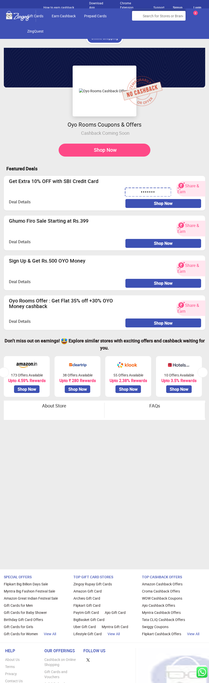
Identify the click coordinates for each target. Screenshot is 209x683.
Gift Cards (35, 15)
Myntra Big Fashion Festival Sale (29, 591)
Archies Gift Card (86, 598)
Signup (177, 7)
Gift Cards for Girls (18, 626)
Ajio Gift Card (115, 612)
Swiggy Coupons (155, 626)
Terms (10, 666)
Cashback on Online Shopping (60, 662)
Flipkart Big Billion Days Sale (26, 584)
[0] (194, 17)
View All (50, 633)
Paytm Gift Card (86, 612)
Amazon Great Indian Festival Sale (31, 598)
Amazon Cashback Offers (162, 584)
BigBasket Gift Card (88, 619)
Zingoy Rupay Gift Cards (92, 584)
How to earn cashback (59, 7)
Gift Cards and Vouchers (55, 674)
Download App (96, 4)
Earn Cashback (64, 15)
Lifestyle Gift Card (87, 633)
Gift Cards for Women (21, 633)
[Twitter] (88, 659)
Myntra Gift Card (115, 626)
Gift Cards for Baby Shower (25, 612)
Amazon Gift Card (87, 591)
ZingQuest (35, 31)
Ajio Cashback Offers (158, 605)
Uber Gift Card (84, 626)
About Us (12, 659)
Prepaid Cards (95, 15)
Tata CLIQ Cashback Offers (163, 619)
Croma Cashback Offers (161, 591)
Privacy (11, 673)
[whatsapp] (202, 672)
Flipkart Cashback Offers (161, 633)
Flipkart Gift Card (86, 605)
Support (158, 7)
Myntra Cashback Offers (161, 612)
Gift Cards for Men (18, 605)
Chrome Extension (127, 4)
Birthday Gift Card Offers (23, 619)
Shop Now (105, 149)
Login (197, 7)
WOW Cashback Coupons (162, 598)
